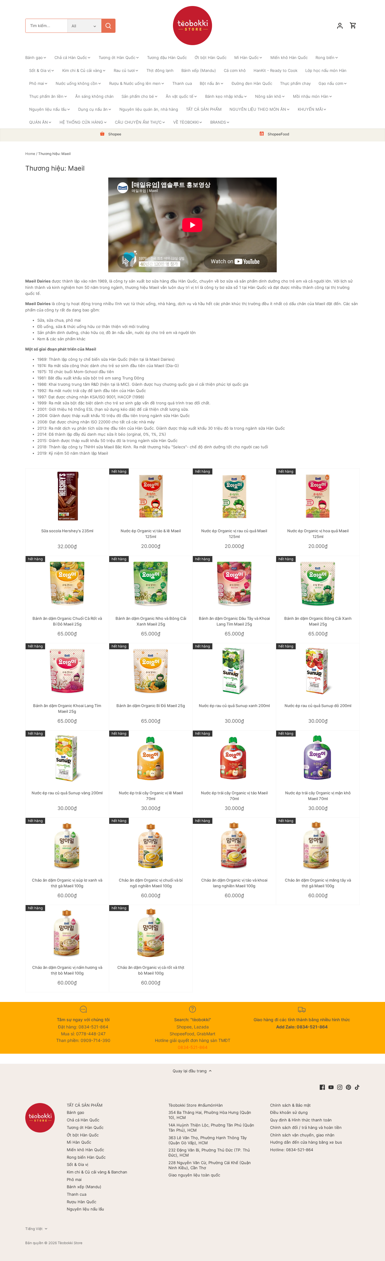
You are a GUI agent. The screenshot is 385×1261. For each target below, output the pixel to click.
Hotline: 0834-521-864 (291, 1149)
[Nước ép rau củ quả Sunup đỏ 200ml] (317, 671)
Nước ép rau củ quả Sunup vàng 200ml (67, 792)
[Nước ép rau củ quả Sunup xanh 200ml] (234, 671)
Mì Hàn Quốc (79, 1142)
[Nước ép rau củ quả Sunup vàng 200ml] (67, 758)
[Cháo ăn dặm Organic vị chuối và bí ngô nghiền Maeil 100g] (150, 845)
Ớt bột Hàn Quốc (83, 1135)
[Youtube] (331, 1087)
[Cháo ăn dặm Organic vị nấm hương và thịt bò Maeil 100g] (67, 933)
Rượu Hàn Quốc (81, 1201)
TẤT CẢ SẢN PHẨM (85, 1105)
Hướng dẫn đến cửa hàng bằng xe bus (306, 1142)
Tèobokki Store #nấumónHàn (195, 1105)
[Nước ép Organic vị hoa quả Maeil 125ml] (317, 496)
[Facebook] (322, 1087)
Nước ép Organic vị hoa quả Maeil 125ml (318, 533)
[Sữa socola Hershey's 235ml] (67, 496)
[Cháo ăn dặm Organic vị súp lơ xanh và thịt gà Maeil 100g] (67, 845)
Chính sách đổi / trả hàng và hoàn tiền (306, 1127)
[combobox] (46, 25)
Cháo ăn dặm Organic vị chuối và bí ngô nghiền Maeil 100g (151, 883)
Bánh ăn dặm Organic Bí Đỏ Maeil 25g (150, 705)
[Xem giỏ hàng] (353, 25)
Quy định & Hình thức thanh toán (301, 1119)
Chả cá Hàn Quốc (83, 1119)
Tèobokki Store (70, 1243)
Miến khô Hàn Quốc (85, 1149)
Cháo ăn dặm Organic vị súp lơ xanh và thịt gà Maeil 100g (67, 883)
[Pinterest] (348, 1087)
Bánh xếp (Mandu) (84, 1186)
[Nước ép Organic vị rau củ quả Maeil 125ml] (234, 496)
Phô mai (74, 1179)
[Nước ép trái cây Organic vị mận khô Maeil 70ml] (317, 758)
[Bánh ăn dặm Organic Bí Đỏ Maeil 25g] (150, 671)
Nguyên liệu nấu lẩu (85, 1209)
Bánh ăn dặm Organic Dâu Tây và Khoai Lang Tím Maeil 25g (234, 621)
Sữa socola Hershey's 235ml (67, 530)
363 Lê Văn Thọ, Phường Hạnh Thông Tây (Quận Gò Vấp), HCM (207, 1140)
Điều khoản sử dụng (289, 1112)
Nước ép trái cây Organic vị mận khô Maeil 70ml (318, 795)
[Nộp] (108, 25)
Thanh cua (76, 1194)
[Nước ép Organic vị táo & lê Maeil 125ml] (150, 496)
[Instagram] (339, 1087)
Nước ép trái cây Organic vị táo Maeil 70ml (234, 795)
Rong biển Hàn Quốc (86, 1157)
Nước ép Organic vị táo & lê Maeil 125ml (151, 533)
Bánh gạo (75, 1112)
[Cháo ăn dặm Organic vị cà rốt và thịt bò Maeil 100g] (150, 933)
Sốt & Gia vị (77, 1164)
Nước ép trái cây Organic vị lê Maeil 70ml (151, 795)
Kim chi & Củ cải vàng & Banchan (97, 1172)
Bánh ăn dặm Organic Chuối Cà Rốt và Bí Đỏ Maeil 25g (67, 621)
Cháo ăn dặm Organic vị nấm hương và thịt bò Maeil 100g (67, 970)
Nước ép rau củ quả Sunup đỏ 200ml (318, 705)
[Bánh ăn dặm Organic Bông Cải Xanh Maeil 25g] (317, 584)
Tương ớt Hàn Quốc (85, 1127)
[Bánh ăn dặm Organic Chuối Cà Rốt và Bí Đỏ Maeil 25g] (67, 584)
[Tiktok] (357, 1087)
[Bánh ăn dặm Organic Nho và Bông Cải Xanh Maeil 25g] (150, 584)
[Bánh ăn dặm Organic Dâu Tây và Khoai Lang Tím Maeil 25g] (234, 584)
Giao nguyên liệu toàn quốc (194, 1175)
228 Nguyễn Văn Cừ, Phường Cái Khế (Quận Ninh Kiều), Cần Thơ (209, 1165)
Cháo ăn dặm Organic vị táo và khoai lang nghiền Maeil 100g (234, 883)
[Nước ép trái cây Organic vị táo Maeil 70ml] (234, 758)
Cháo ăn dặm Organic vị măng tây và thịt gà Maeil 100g (318, 883)
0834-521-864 (193, 1047)
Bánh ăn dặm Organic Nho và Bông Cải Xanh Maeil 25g (151, 621)
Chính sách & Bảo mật (290, 1105)
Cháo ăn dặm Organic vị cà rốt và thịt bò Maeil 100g (150, 970)
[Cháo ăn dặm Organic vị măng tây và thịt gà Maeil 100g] (317, 845)
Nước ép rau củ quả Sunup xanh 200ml (234, 705)
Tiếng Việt (33, 1229)
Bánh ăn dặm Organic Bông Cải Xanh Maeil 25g (318, 621)
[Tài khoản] (339, 25)
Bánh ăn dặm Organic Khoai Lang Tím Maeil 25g (67, 708)
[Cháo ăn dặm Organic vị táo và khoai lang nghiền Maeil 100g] (234, 845)
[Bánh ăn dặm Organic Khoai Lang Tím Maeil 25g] (67, 671)
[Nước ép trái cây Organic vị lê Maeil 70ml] (150, 758)
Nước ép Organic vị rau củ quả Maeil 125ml (234, 533)
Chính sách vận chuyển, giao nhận (302, 1135)
